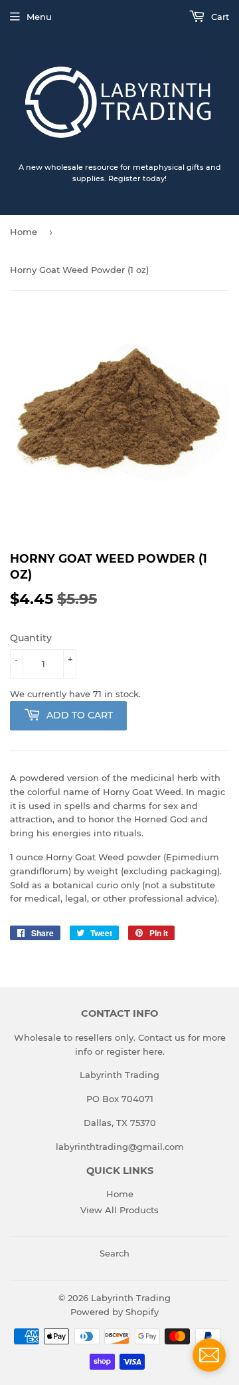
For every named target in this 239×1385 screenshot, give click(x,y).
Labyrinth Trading (131, 1297)
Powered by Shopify (114, 1311)
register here (134, 1051)
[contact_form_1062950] (209, 1355)
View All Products (119, 1210)
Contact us (161, 1037)
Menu (39, 16)
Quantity (31, 638)
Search (114, 1253)
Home (23, 231)
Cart (218, 16)
